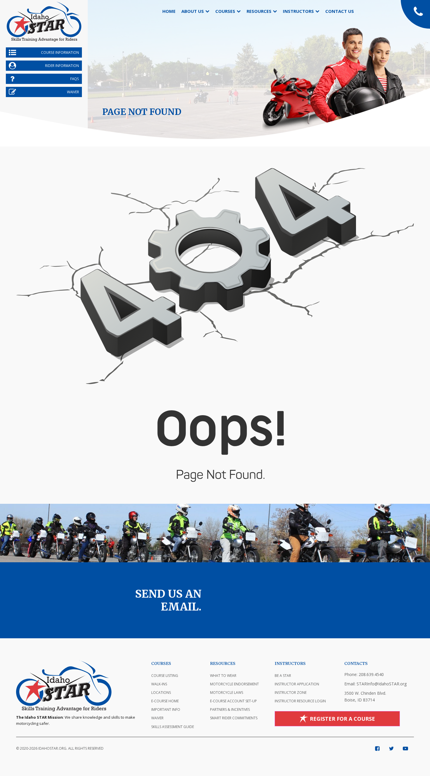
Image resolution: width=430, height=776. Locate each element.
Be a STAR (283, 675)
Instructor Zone (291, 692)
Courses (225, 11)
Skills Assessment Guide (172, 726)
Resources (259, 11)
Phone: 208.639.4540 (364, 674)
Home (169, 11)
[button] (415, 14)
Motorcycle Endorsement (234, 684)
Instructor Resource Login (300, 701)
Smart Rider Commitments (233, 717)
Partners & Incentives (230, 709)
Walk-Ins (159, 684)
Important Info (165, 709)
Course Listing (164, 675)
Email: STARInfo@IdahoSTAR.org (375, 684)
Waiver (157, 717)
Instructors (298, 11)
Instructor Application (297, 684)
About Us (192, 11)
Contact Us (339, 11)
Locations (161, 692)
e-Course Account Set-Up (233, 701)
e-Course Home (165, 701)
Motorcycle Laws (226, 692)
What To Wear (223, 675)
